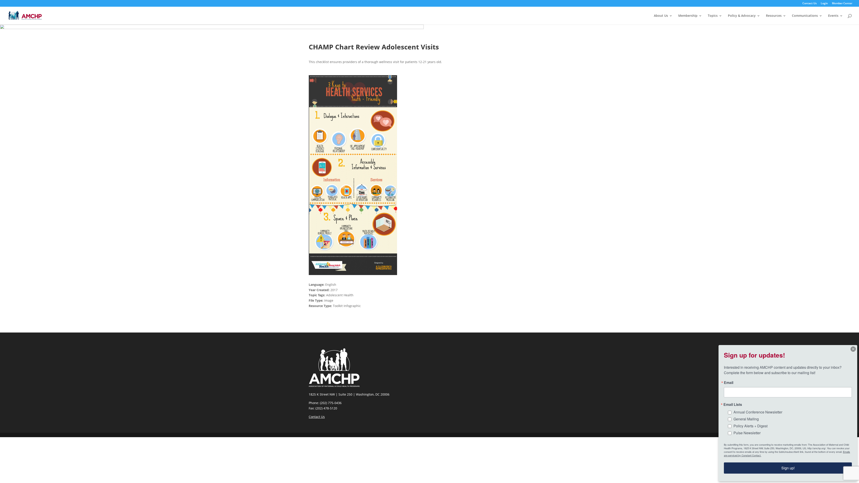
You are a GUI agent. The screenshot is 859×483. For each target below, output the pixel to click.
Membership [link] (687, 16)
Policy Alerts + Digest (751, 425)
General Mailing (746, 419)
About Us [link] (661, 16)
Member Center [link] (842, 3)
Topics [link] (713, 16)
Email (728, 382)
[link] (25, 15)
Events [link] (833, 16)
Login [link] (824, 3)
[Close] (853, 349)
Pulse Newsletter (747, 432)
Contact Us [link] (809, 3)
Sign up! (788, 467)
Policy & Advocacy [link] (742, 16)
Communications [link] (805, 16)
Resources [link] (774, 16)
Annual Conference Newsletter (758, 412)
